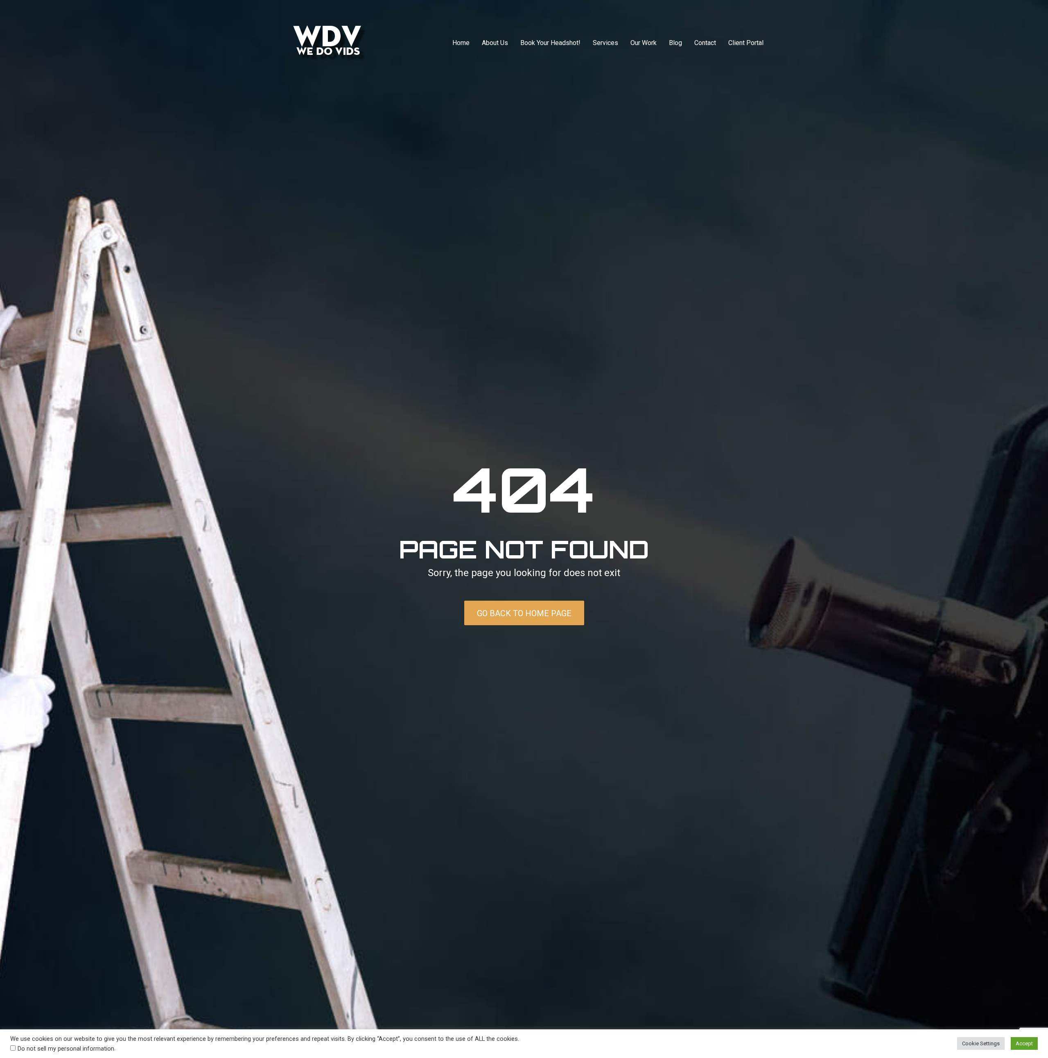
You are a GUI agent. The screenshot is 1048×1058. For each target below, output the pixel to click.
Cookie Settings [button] (981, 1043)
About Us (495, 43)
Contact (705, 43)
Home (461, 43)
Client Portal (745, 43)
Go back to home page (524, 613)
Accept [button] (1024, 1043)
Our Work (643, 43)
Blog (675, 43)
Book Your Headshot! (550, 43)
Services (605, 43)
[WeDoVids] (330, 42)
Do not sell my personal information (66, 1048)
